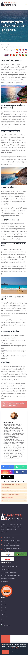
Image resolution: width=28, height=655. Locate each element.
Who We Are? (4, 581)
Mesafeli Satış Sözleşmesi (8, 578)
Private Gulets (5, 611)
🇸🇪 (25, 55)
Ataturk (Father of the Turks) (9, 566)
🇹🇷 (20, 55)
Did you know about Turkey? (8, 572)
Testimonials (4, 617)
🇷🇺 (25, 49)
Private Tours (4, 608)
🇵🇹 (23, 55)
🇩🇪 (17, 52)
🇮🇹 (23, 49)
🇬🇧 (5, 55)
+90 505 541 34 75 (9, 537)
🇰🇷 (20, 52)
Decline (14, 651)
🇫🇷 (20, 49)
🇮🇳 (17, 55)
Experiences (4, 614)
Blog (2, 620)
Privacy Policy (15, 647)
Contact (3, 623)
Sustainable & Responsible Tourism (10, 575)
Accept (5, 651)
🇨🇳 (14, 55)
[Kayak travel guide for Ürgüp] (14, 591)
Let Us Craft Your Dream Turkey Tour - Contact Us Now (13, 404)
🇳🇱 (8, 55)
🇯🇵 (23, 52)
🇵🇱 (25, 52)
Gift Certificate (5, 569)
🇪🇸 (17, 49)
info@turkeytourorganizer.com (12, 540)
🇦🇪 (11, 55)
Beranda (3, 602)
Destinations (4, 605)
